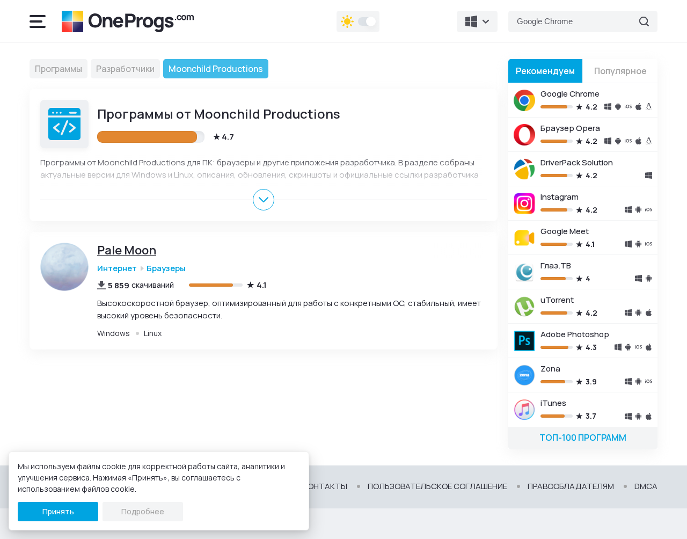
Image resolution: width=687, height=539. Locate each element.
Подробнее (142, 511)
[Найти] (644, 21)
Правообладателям (571, 486)
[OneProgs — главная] (128, 21)
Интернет (117, 268)
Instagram (559, 196)
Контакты (325, 486)
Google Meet (564, 231)
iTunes (553, 403)
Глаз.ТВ (555, 265)
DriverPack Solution (576, 162)
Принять (58, 511)
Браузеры (166, 268)
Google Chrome (570, 93)
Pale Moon (126, 250)
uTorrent (557, 299)
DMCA (645, 486)
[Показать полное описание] (263, 199)
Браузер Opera (570, 128)
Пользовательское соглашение (437, 486)
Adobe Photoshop (574, 334)
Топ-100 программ (582, 437)
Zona (550, 368)
